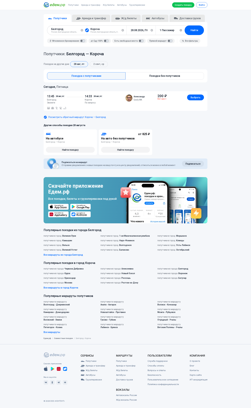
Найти (194, 30)
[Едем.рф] (54, 5)
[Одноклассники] (52, 382)
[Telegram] (58, 382)
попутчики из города (64, 269)
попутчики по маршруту (57, 303)
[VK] (46, 382)
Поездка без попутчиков (164, 75)
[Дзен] (65, 382)
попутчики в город (60, 236)
